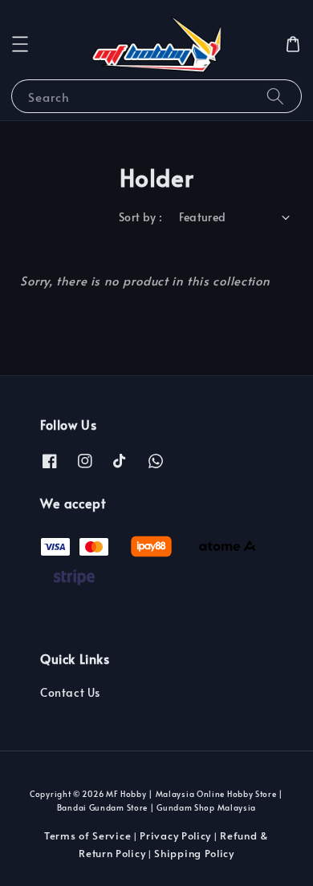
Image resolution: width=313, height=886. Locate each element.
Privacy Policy (175, 835)
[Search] (275, 95)
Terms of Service (87, 835)
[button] (20, 44)
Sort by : (141, 217)
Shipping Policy (194, 853)
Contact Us (70, 692)
